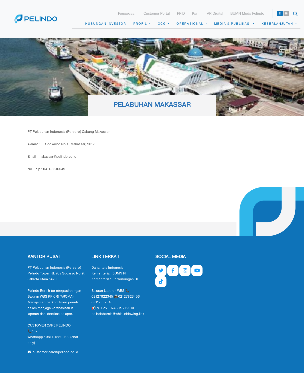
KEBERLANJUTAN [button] (277, 24)
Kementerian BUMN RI (108, 273)
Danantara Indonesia (107, 268)
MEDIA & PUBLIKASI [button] (233, 24)
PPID (181, 13)
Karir (196, 13)
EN (286, 13)
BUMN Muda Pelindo (247, 13)
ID (279, 13)
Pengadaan (127, 13)
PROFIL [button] (140, 24)
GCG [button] (162, 24)
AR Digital (215, 13)
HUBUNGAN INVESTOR (105, 24)
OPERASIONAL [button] (190, 24)
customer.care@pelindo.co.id (55, 352)
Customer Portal (157, 13)
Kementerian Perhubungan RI (114, 279)
